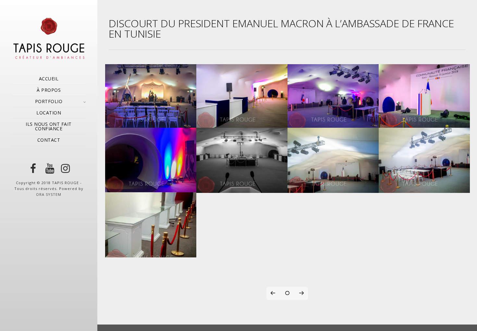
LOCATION (48, 113)
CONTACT (48, 140)
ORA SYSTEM (48, 194)
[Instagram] (64, 168)
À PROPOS (49, 90)
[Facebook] (33, 168)
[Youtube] (48, 168)
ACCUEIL (49, 79)
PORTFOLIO (49, 101)
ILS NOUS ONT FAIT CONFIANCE (49, 126)
